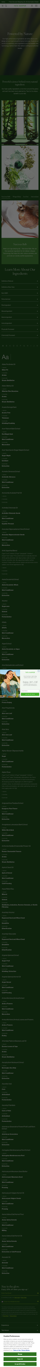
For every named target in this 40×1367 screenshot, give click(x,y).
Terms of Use (17, 1350)
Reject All (20, 1359)
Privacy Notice (25, 1350)
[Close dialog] (39, 671)
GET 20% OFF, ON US (30, 694)
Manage (20, 1354)
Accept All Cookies (20, 1364)
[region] (20, 1350)
